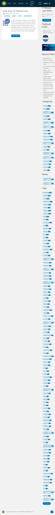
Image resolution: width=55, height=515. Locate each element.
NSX (45, 485)
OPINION (46, 130)
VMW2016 (46, 246)
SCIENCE (46, 170)
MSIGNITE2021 (47, 482)
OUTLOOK (46, 365)
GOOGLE (46, 458)
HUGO (46, 402)
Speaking (20, 3)
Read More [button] (47, 20)
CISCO (46, 353)
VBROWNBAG (47, 377)
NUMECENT (47, 414)
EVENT (46, 108)
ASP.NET (46, 304)
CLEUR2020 (47, 452)
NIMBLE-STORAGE (48, 335)
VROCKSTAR (47, 289)
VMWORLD (47, 204)
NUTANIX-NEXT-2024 (48, 492)
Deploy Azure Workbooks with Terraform (47, 72)
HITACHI (46, 461)
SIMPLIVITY (47, 423)
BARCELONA (47, 262)
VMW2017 (47, 231)
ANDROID (46, 439)
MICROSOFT (47, 192)
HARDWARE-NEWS (48, 158)
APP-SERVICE (47, 222)
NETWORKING (47, 310)
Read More (16, 35)
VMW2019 (46, 380)
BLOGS (46, 243)
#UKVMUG (46, 319)
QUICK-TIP (47, 119)
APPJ (45, 442)
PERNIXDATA (47, 420)
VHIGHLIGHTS (47, 161)
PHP (45, 368)
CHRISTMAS (47, 326)
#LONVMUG (47, 228)
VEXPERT (46, 341)
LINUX (46, 252)
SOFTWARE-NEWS (48, 123)
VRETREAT (47, 301)
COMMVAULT (47, 265)
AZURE (46, 116)
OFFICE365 (47, 295)
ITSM (45, 470)
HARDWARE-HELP (48, 127)
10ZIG (45, 386)
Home (9, 3)
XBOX (45, 347)
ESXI (45, 225)
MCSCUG (46, 476)
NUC (45, 488)
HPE (45, 464)
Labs (27, 3)
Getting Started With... (32, 3)
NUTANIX (46, 417)
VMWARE (47, 105)
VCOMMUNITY (47, 249)
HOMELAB (46, 133)
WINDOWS (47, 210)
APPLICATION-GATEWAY (48, 390)
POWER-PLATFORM (48, 499)
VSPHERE (46, 383)
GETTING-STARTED (48, 183)
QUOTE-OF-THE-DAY (48, 143)
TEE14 (45, 298)
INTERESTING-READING (48, 153)
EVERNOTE (47, 393)
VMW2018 (47, 240)
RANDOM (46, 146)
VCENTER (47, 207)
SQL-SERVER (47, 426)
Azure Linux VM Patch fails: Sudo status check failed (48, 84)
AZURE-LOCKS (47, 350)
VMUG (46, 216)
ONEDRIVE (47, 495)
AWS (45, 237)
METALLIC (46, 362)
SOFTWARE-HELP (48, 112)
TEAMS (46, 371)
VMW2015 (46, 255)
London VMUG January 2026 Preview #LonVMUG (48, 78)
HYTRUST (46, 467)
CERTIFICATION (48, 136)
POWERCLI (47, 213)
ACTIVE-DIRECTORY (48, 323)
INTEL (45, 405)
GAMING (46, 399)
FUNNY (46, 149)
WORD (46, 436)
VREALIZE (46, 286)
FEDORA (46, 455)
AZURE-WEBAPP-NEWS (48, 179)
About (14, 3)
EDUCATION (47, 164)
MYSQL (46, 411)
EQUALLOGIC (47, 359)
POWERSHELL (47, 201)
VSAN (46, 234)
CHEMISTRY (47, 449)
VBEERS (46, 374)
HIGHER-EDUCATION (48, 269)
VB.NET (46, 313)
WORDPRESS (47, 344)
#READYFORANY (48, 316)
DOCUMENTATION (48, 356)
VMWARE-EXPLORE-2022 (48, 433)
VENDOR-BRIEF (48, 139)
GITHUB (46, 307)
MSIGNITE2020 (47, 479)
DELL (45, 219)
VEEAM (46, 429)
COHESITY (46, 292)
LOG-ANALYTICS (48, 473)
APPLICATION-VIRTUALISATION (48, 446)
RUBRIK (46, 338)
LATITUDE (46, 408)
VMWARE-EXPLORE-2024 (48, 282)
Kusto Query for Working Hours (15, 11)
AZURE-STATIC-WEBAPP (48, 259)
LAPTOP (46, 332)
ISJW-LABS (47, 167)
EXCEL (46, 396)
